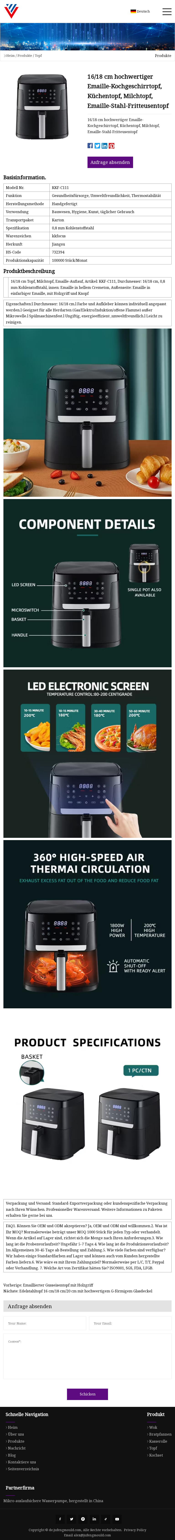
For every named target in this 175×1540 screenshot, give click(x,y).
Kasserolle (158, 1441)
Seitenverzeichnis (23, 1468)
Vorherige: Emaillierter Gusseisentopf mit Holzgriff (48, 1285)
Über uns (16, 1434)
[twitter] (71, 1519)
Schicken (87, 1394)
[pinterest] (83, 1519)
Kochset (156, 1455)
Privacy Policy (135, 1530)
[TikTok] (105, 1519)
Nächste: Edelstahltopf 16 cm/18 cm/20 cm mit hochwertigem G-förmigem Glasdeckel (77, 1291)
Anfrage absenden (110, 162)
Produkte (25, 55)
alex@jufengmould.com (92, 1535)
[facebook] (60, 1519)
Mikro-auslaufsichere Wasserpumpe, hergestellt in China (53, 1500)
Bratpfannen (160, 1434)
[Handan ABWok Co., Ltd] (11, 11)
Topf (38, 55)
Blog (12, 1455)
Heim (10, 55)
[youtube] (117, 1519)
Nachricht (17, 1448)
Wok (153, 1427)
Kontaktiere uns (22, 1462)
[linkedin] (94, 1519)
